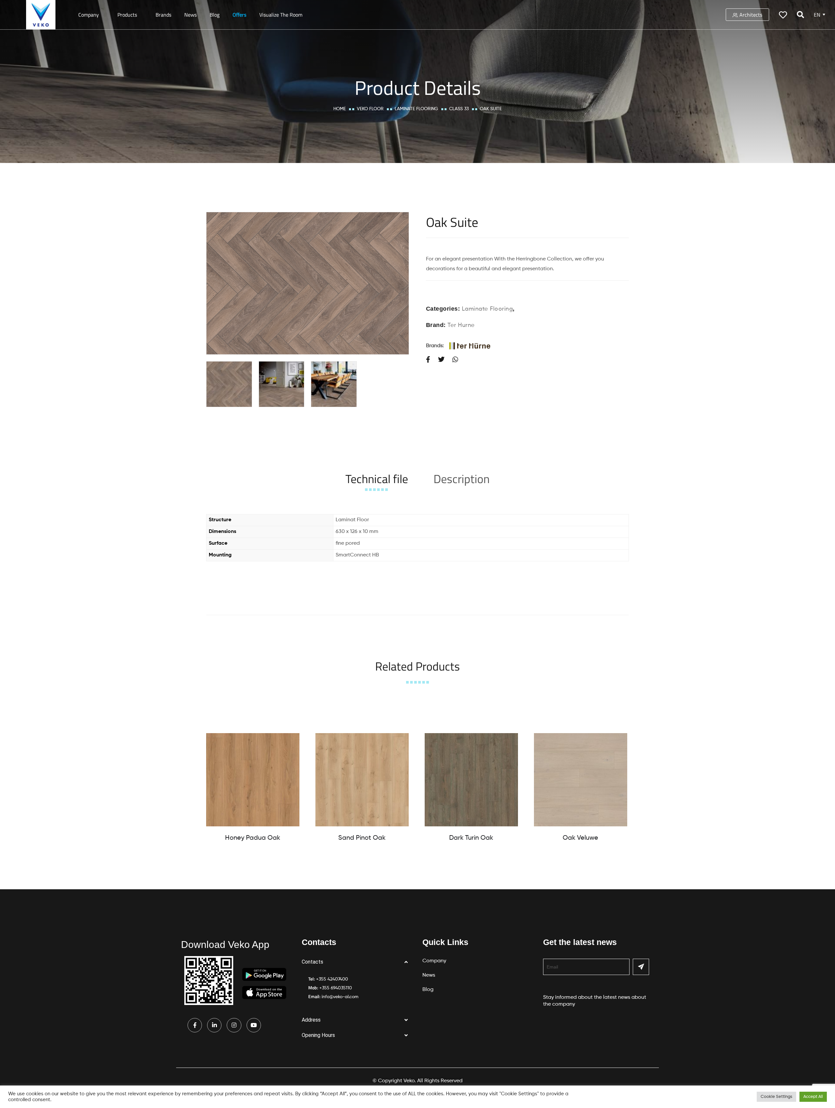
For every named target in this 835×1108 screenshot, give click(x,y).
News (190, 15)
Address (311, 1020)
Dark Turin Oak (471, 838)
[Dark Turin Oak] (471, 779)
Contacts (312, 962)
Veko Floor (370, 109)
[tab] (376, 478)
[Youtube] (254, 1025)
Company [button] (88, 15)
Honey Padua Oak (252, 838)
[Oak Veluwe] (580, 779)
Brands (163, 15)
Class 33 (459, 109)
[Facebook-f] (195, 1025)
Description (461, 479)
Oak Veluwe (580, 838)
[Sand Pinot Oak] (362, 779)
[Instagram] (234, 1025)
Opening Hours (318, 1035)
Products (127, 15)
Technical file (376, 479)
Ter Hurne (461, 325)
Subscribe (641, 967)
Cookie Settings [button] (776, 1097)
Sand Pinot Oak (362, 838)
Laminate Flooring (416, 109)
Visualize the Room (280, 15)
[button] (357, 962)
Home (339, 109)
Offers (239, 15)
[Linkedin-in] (214, 1025)
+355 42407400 (332, 979)
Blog (215, 15)
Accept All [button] (813, 1097)
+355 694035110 (335, 988)
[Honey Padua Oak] (252, 779)
